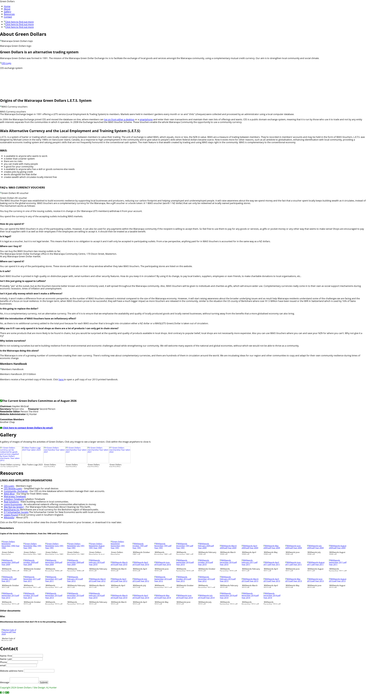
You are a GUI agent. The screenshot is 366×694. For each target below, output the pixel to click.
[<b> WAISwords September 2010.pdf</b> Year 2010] (185, 564)
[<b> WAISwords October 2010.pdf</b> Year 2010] (207, 564)
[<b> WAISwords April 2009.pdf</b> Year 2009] (251, 548)
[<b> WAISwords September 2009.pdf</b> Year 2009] (11, 564)
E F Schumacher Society (16, 512)
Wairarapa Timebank (15, 496)
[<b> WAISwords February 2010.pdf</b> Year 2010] (98, 564)
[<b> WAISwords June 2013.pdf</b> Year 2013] (316, 581)
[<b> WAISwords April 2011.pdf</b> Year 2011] (272, 564)
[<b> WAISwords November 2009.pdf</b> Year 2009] (54, 564)
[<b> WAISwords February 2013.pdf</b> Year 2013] (229, 581)
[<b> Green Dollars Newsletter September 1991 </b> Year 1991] (120, 548)
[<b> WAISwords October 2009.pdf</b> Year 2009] (32, 564)
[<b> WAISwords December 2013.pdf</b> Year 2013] (76, 597)
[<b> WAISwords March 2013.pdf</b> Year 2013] (251, 581)
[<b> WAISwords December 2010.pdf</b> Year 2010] (229, 564)
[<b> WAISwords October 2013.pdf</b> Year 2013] (32, 597)
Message (4, 682)
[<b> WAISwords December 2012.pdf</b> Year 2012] (207, 581)
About (7, 8)
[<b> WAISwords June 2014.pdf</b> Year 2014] (185, 597)
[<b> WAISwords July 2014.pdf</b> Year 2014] (207, 597)
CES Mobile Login (13, 488)
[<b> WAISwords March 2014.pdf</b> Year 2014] (120, 597)
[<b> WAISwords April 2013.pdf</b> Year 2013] (272, 581)
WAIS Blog (9, 493)
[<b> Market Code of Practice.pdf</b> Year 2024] (11, 634)
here (61, 379)
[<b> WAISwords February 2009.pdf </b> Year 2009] (207, 548)
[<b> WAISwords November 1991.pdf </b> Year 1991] (163, 548)
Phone (3, 662)
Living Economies (13, 504)
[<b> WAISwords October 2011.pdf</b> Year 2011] (11, 581)
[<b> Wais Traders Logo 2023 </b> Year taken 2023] (32, 462)
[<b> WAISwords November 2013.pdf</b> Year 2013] (54, 597)
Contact (8, 16)
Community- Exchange (16, 491)
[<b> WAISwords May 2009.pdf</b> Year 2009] (272, 548)
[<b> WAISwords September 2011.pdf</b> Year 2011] (338, 564)
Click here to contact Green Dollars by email (28, 427)
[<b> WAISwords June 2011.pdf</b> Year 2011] (294, 564)
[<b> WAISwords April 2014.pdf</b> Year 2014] (141, 597)
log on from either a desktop (119, 119)
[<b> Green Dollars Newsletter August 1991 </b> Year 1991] (98, 548)
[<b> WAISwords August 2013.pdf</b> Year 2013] (338, 581)
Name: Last (6, 659)
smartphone (146, 119)
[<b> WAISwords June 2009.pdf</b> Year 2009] (294, 548)
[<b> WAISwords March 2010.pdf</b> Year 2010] (120, 564)
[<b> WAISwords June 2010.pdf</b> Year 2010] (163, 564)
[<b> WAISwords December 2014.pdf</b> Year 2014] (272, 597)
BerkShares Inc (12, 509)
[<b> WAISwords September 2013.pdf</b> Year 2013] (11, 597)
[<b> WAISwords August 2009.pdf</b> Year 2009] (338, 548)
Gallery (7, 11)
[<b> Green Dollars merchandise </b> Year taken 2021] (54, 462)
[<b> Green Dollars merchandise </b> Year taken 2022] (120, 462)
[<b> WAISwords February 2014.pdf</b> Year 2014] (98, 597)
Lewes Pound (11, 514)
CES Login (9, 485)
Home (7, 6)
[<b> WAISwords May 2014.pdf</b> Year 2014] (163, 597)
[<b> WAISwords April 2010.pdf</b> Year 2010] (141, 564)
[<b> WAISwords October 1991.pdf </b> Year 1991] (141, 548)
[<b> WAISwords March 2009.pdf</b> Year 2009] (229, 548)
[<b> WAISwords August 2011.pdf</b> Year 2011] (316, 564)
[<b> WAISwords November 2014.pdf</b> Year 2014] (251, 597)
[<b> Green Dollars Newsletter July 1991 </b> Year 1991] (76, 548)
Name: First (6, 655)
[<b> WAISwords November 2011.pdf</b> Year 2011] (32, 581)
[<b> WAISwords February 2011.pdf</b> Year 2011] (251, 564)
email (3, 665)
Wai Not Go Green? (14, 506)
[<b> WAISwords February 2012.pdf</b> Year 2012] (76, 581)
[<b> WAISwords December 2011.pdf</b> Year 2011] (54, 581)
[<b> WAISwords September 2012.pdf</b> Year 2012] (163, 581)
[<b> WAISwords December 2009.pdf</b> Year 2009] (76, 564)
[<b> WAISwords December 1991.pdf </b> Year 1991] (185, 548)
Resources (9, 14)
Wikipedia (9, 517)
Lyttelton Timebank (14, 499)
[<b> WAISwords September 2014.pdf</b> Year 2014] (229, 597)
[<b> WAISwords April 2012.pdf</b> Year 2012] (120, 581)
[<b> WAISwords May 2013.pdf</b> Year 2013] (294, 581)
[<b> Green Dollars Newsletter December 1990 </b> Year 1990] (11, 548)
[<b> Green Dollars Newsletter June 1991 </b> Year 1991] (54, 548)
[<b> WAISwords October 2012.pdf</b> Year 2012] (185, 581)
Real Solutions (11, 501)
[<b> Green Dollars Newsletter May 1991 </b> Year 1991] (32, 548)
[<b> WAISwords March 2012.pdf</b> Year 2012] (98, 581)
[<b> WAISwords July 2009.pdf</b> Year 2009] (316, 548)
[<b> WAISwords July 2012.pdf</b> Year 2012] (141, 581)
